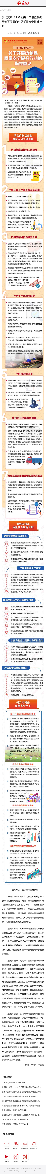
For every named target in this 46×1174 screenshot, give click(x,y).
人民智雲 (15, 1161)
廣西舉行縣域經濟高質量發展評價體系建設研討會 (21, 1092)
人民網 (2, 10)
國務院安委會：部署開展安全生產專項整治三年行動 (22, 1115)
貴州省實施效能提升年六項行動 (14, 1110)
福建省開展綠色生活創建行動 (13, 1083)
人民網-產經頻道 (33, 33)
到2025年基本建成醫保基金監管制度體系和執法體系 (22, 1101)
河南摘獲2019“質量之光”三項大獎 (15, 1124)
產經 (9, 10)
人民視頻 (6, 1161)
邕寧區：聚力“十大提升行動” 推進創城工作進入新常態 (23, 1087)
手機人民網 (24, 1149)
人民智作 (24, 1161)
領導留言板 (33, 1149)
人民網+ (15, 1149)
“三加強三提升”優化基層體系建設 (15, 1119)
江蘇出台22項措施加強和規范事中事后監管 (19, 1096)
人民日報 (6, 1149)
